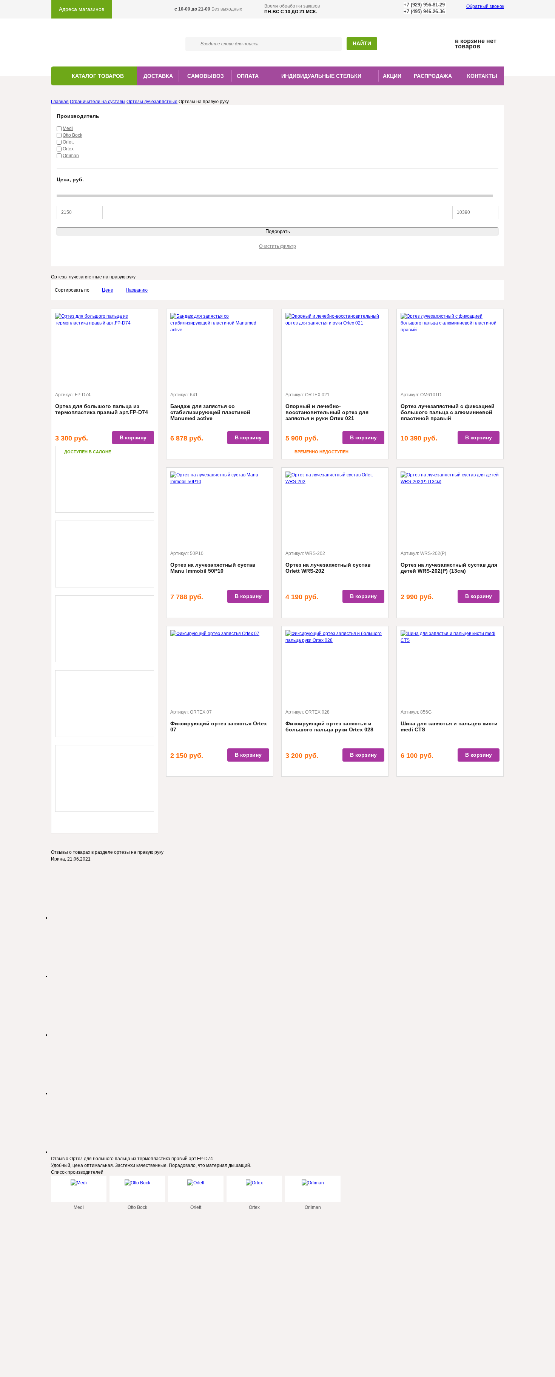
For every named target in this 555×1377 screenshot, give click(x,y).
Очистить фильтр (277, 246)
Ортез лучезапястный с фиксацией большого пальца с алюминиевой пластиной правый (448, 412)
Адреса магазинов (81, 9)
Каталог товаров (98, 76)
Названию (137, 290)
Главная (60, 101)
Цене (107, 290)
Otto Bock (72, 135)
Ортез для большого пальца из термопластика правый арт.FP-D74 (101, 409)
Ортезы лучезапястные (151, 101)
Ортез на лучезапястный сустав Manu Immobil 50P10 (213, 568)
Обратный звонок (485, 6)
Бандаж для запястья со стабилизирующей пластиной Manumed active (210, 412)
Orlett (68, 142)
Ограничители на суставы (97, 101)
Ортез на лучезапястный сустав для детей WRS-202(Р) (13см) (449, 568)
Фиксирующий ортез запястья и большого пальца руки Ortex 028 (329, 726)
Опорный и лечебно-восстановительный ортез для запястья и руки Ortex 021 (326, 412)
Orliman (71, 155)
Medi (68, 128)
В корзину (133, 437)
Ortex (68, 149)
